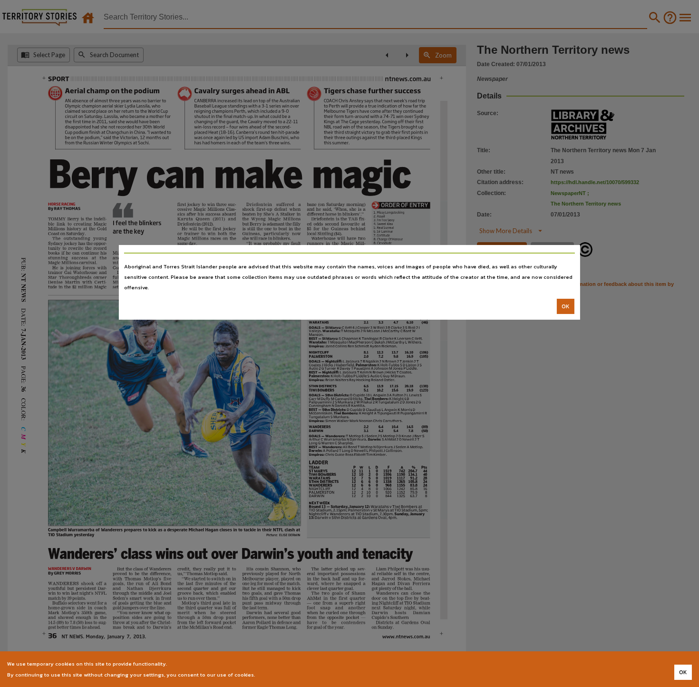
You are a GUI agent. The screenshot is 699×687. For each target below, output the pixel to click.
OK (566, 306)
